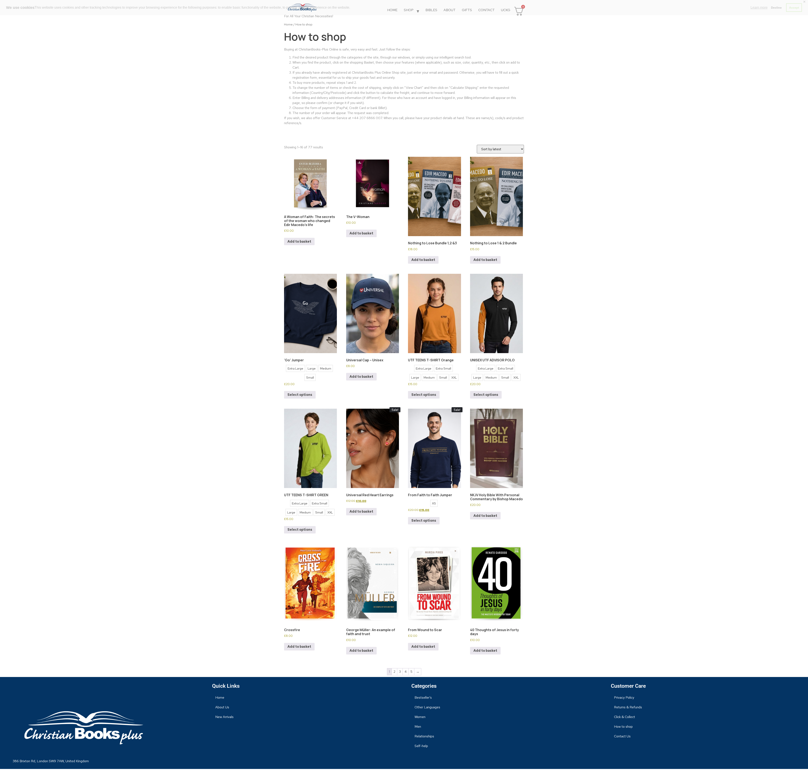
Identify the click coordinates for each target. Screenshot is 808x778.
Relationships (424, 736)
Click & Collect (624, 717)
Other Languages (427, 707)
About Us (222, 707)
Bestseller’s (423, 697)
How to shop (623, 726)
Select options (299, 394)
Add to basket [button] (299, 241)
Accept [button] (794, 7)
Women (420, 717)
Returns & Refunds (628, 707)
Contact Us (622, 736)
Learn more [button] (759, 7)
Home (288, 24)
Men (418, 726)
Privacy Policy (624, 697)
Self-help (421, 746)
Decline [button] (776, 7)
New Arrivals (224, 717)
